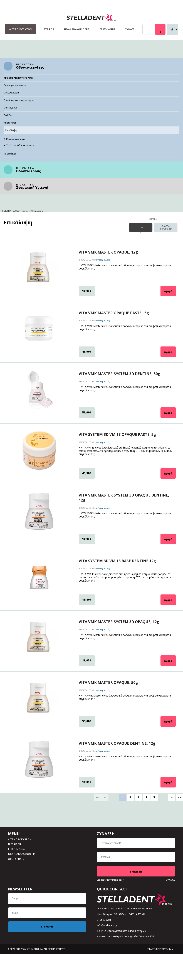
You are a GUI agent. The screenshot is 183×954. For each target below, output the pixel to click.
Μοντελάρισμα (11, 92)
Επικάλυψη (11, 130)
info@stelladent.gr (107, 925)
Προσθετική (10, 153)
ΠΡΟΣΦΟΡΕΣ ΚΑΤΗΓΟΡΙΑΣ (18, 78)
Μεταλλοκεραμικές (15, 139)
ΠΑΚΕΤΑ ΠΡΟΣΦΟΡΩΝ (165, 227)
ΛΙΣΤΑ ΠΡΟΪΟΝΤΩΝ (20, 29)
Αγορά (168, 291)
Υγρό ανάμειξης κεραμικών (20, 145)
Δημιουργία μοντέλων (15, 85)
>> (179, 797)
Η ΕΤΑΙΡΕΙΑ (48, 29)
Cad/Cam (8, 115)
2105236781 (104, 919)
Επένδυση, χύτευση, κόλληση (19, 100)
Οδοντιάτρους (28, 171)
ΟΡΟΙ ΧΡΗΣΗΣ (16, 859)
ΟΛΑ (141, 227)
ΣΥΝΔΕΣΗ (131, 29)
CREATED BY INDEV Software (161, 949)
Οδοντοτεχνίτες (30, 67)
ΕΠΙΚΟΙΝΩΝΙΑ (107, 29)
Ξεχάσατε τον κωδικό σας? (110, 879)
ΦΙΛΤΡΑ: (153, 219)
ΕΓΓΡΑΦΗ (170, 879)
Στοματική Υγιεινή (32, 187)
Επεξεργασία (10, 107)
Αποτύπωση (10, 122)
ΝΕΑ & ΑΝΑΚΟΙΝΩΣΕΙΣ (77, 29)
